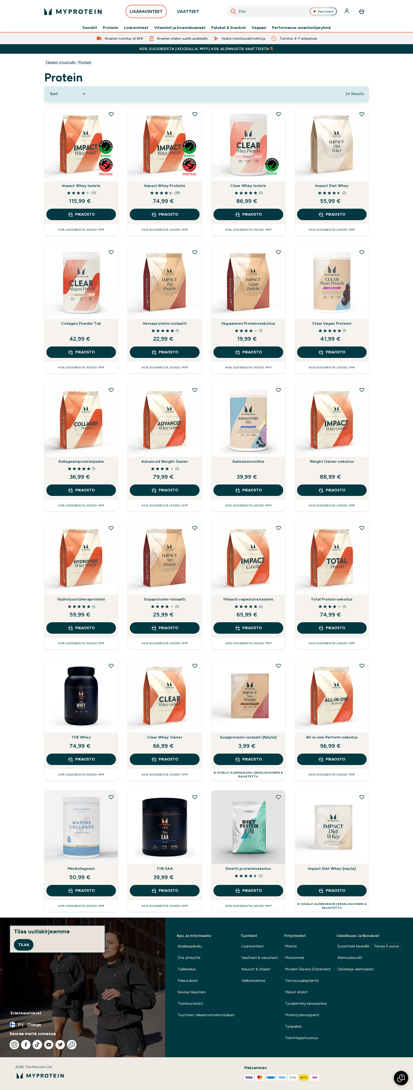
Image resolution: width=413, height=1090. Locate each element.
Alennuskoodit (349, 958)
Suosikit (89, 28)
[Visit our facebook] (26, 1044)
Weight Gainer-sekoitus (332, 461)
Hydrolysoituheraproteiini (81, 599)
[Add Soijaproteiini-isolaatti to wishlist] (195, 528)
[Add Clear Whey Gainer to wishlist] (195, 665)
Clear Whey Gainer (164, 737)
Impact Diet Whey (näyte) (332, 869)
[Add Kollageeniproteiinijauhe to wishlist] (111, 390)
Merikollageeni (81, 869)
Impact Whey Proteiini (164, 186)
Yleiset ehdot (296, 992)
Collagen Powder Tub (81, 323)
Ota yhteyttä (189, 958)
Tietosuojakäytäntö (302, 980)
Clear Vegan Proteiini (331, 323)
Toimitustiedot (190, 1003)
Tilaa (23, 945)
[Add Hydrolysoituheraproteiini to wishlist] (111, 528)
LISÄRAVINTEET (146, 11)
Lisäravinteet (136, 28)
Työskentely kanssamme (306, 1003)
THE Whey (81, 737)
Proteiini (110, 28)
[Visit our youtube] (49, 1044)
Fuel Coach (325, 11)
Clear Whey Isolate (248, 186)
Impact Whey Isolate (81, 186)
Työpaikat (293, 1026)
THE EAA (165, 869)
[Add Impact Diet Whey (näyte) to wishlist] (362, 797)
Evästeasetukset (26, 1013)
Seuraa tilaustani (192, 992)
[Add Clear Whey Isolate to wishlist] (278, 114)
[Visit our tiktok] (37, 1044)
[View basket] (361, 11)
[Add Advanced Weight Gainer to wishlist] (195, 390)
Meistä (291, 946)
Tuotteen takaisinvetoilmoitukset (206, 1015)
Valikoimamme (253, 980)
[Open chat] (71, 1044)
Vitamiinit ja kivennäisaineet (180, 28)
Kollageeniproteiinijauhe (81, 461)
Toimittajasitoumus (301, 1038)
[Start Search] (233, 11)
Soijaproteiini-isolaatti (165, 599)
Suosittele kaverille (368, 946)
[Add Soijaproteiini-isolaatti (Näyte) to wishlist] (278, 665)
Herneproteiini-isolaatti (165, 323)
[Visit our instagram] (14, 1044)
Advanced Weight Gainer (164, 461)
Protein (84, 62)
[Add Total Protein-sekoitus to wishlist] (362, 528)
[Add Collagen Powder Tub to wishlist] (111, 252)
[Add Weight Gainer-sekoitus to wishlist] (362, 390)
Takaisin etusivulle (60, 62)
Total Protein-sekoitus (332, 599)
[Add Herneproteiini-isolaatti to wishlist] (195, 252)
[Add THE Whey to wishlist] (111, 665)
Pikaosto (85, 214)
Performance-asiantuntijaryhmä (301, 28)
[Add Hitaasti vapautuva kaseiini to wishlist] (278, 528)
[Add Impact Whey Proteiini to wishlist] (195, 114)
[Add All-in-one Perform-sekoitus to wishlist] (362, 665)
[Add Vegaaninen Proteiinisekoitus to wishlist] (278, 252)
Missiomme (294, 958)
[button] (401, 1078)
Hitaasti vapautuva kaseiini (248, 599)
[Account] (347, 11)
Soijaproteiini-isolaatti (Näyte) (248, 737)
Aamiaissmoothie (248, 461)
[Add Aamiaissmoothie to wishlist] (278, 390)
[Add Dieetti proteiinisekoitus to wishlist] (278, 797)
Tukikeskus (187, 969)
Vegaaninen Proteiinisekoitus (248, 323)
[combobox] (282, 11)
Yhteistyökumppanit (302, 1015)
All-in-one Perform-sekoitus (332, 737)
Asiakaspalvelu (190, 946)
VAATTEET (188, 11)
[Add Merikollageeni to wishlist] (111, 797)
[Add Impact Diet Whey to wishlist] (362, 114)
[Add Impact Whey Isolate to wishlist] (111, 114)
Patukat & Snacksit (228, 28)
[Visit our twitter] (60, 1044)
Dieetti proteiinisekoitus (248, 869)
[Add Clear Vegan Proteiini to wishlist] (362, 252)
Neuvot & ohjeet (256, 969)
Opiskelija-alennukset (355, 969)
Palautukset (188, 980)
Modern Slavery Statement (308, 969)
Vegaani (258, 28)
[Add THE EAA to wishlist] (195, 797)
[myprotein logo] (73, 11)
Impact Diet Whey (331, 186)
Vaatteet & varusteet (259, 958)
